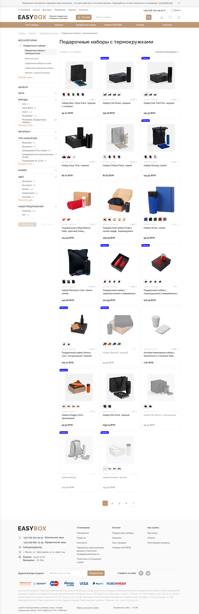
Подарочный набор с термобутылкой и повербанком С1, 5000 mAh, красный (120, 292)
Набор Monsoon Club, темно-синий (77, 292)
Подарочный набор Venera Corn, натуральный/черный (77, 354)
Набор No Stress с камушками (160, 415)
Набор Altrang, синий (155, 165)
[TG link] (148, 573)
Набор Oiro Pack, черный (116, 415)
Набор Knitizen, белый (115, 477)
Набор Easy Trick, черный (75, 165)
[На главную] (32, 17)
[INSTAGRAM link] (141, 573)
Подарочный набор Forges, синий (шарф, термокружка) (118, 229)
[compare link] (162, 17)
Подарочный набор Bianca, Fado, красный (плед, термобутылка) (76, 230)
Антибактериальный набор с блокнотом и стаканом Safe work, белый (159, 354)
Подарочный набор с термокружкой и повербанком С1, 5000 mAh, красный (160, 292)
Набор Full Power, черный (116, 103)
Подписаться (96, 573)
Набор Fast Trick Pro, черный (159, 103)
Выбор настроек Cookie (87, 608)
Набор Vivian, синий (154, 228)
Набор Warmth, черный (115, 352)
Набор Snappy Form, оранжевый (73, 417)
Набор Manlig (69, 477)
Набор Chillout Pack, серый (117, 165)
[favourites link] (170, 17)
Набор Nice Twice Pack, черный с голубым (78, 105)
